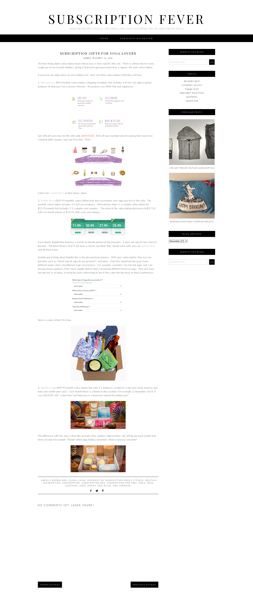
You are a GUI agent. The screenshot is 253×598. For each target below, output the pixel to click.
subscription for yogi (122, 483)
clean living (77, 480)
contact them (148, 246)
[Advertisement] (186, 288)
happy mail (191, 89)
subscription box (94, 483)
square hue (192, 100)
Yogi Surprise (48, 82)
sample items (57, 193)
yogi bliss (104, 485)
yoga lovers (87, 485)
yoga (142, 483)
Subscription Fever (126, 18)
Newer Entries (50, 584)
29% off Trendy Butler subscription (192, 168)
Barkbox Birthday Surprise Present (192, 221)
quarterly (191, 96)
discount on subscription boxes (109, 480)
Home (104, 38)
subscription (71, 483)
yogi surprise (122, 485)
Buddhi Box (47, 200)
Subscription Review (136, 38)
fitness (138, 480)
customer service (192, 85)
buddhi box (59, 480)
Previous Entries (144, 584)
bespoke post (192, 81)
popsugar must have (192, 92)
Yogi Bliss (46, 387)
